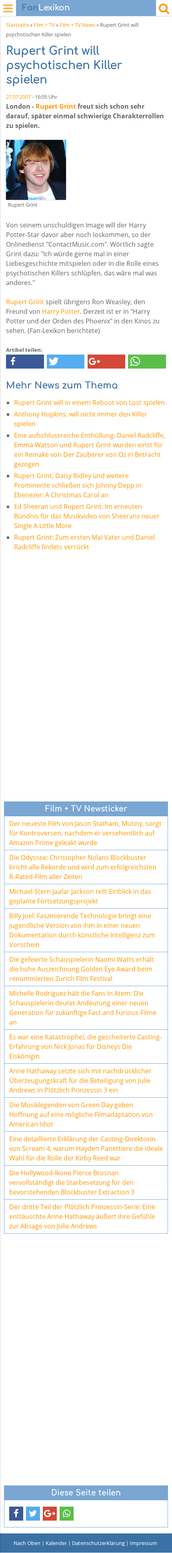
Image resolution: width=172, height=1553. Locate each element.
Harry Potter (61, 311)
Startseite (17, 24)
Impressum (143, 1543)
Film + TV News (77, 24)
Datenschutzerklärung (98, 1543)
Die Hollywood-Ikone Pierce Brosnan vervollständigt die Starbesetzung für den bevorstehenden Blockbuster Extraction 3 (71, 1182)
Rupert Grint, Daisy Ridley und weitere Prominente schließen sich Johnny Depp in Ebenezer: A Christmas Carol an (78, 485)
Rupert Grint (56, 106)
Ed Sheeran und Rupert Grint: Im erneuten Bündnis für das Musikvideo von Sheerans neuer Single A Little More (87, 516)
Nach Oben (27, 1543)
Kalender (56, 1543)
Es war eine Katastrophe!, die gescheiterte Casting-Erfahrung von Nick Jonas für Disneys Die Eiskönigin (85, 1047)
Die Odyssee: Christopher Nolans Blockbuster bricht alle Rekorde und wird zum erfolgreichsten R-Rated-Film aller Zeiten (82, 867)
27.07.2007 (18, 96)
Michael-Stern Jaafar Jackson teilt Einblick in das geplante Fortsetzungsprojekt (80, 896)
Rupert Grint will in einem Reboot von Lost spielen (89, 402)
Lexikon (46, 7)
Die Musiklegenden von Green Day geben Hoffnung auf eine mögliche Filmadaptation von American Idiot (81, 1114)
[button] (25, 362)
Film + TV (44, 24)
